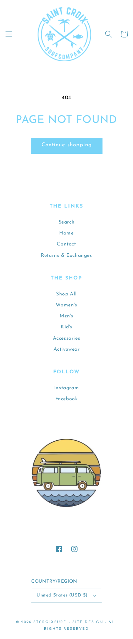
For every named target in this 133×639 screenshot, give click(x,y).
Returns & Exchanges (66, 255)
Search (67, 222)
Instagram (66, 388)
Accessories (67, 338)
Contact (66, 244)
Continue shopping (66, 145)
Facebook (66, 399)
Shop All (66, 294)
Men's (66, 316)
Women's (66, 305)
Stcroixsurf (49, 622)
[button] (9, 34)
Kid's (66, 327)
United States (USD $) (62, 595)
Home (66, 233)
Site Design (87, 622)
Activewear (67, 349)
